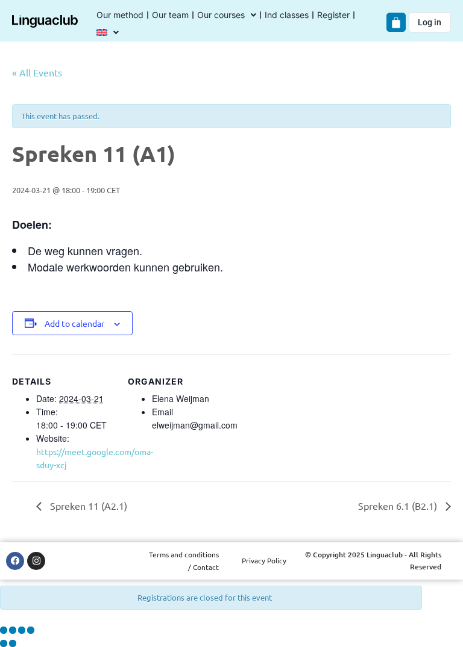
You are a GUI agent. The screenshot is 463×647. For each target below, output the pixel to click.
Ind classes (287, 15)
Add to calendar (74, 323)
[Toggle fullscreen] (12, 630)
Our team (170, 15)
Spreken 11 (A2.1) (87, 506)
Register (333, 15)
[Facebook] (15, 561)
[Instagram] (36, 561)
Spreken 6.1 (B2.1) (398, 506)
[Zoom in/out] (3, 630)
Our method (119, 15)
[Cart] (396, 22)
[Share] (21, 630)
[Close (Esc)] (30, 630)
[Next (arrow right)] (12, 643)
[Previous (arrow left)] (3, 643)
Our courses (221, 15)
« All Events (37, 72)
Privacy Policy (264, 560)
